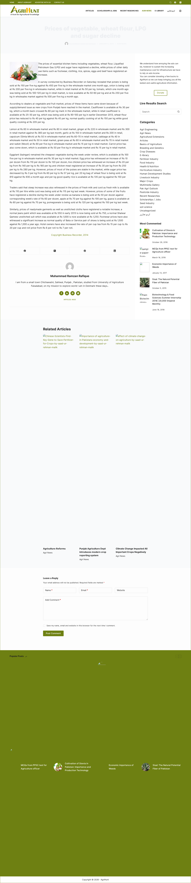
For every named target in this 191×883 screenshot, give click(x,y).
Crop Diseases (147, 151)
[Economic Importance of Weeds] (144, 267)
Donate (160, 92)
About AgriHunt (24, 2)
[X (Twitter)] (180, 2)
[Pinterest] (85, 250)
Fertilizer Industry (149, 159)
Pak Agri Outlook (149, 188)
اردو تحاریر (171, 11)
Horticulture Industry (151, 170)
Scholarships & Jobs (107, 11)
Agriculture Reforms (54, 548)
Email (84, 590)
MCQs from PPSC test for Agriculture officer (34, 767)
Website (121, 590)
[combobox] (158, 111)
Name (48, 590)
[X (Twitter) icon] (78, 293)
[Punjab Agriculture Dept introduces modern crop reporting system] (95, 439)
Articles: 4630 (70, 300)
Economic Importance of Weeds (121, 767)
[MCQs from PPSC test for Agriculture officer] (144, 252)
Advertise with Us (43, 2)
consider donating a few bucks (162, 76)
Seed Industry (147, 203)
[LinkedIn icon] (67, 293)
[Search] (170, 2)
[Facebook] (175, 2)
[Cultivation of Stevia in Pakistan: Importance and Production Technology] (144, 233)
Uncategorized (147, 210)
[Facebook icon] (61, 293)
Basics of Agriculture (151, 144)
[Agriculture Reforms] (59, 439)
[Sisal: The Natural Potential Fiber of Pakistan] (144, 282)
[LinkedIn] (115, 250)
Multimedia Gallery (150, 184)
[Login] (180, 11)
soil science (146, 207)
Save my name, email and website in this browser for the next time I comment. (81, 625)
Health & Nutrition (149, 166)
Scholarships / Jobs (150, 199)
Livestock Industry (149, 177)
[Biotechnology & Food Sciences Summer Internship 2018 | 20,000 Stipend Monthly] (144, 298)
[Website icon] (72, 293)
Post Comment (53, 633)
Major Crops (146, 181)
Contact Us (59, 2)
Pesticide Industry (149, 192)
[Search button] (178, 111)
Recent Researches (129, 11)
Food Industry (147, 162)
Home (12, 2)
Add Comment (53, 600)
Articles (90, 11)
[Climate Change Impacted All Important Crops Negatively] (132, 439)
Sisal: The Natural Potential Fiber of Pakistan (167, 767)
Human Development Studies (155, 173)
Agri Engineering (148, 129)
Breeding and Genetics (152, 147)
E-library (159, 11)
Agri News (146, 11)
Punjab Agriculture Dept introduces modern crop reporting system (92, 552)
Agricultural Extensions (152, 136)
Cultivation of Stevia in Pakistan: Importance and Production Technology (164, 233)
